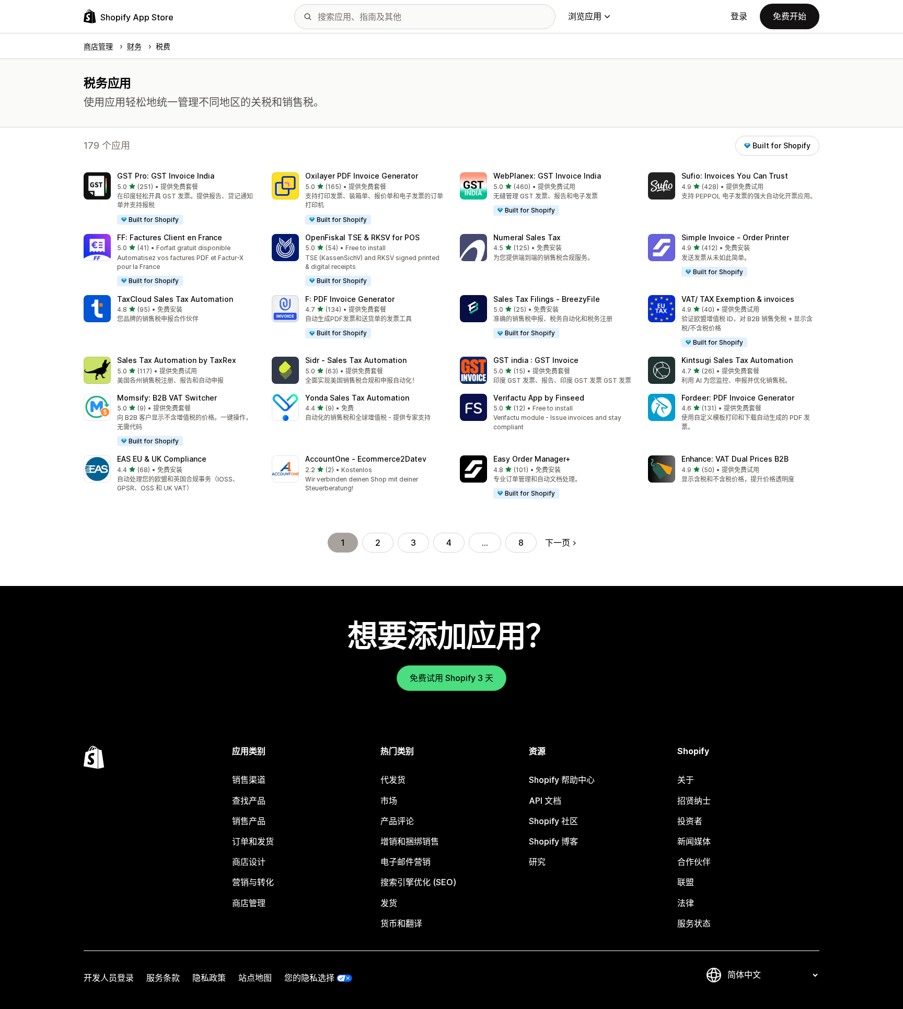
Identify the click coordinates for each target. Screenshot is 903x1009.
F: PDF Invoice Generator (350, 299)
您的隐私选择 (309, 977)
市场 (388, 800)
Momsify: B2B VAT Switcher (167, 397)
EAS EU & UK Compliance (161, 458)
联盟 (685, 882)
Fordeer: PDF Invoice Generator (737, 397)
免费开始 (789, 16)
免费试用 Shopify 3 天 (451, 678)
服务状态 (694, 923)
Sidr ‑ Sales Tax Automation (356, 360)
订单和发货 (253, 841)
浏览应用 (584, 16)
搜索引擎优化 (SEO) (418, 882)
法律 (685, 903)
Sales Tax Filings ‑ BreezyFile (546, 299)
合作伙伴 (694, 862)
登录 (739, 16)
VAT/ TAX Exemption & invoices (737, 299)
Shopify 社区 (553, 821)
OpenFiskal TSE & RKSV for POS (362, 237)
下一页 (557, 542)
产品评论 (397, 821)
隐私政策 (209, 977)
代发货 (393, 780)
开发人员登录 (109, 977)
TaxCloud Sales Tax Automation (175, 299)
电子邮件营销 (405, 862)
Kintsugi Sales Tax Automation (737, 360)
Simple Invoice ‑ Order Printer (735, 237)
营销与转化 (253, 882)
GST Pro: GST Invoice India (165, 175)
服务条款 (163, 977)
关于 (685, 780)
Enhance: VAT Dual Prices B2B (735, 458)
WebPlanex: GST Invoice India (547, 175)
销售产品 (248, 821)
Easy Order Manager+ (532, 458)
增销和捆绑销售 (409, 841)
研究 (537, 862)
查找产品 (248, 800)
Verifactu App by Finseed (538, 397)
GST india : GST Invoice (535, 360)
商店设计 (248, 862)
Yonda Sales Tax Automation (357, 397)
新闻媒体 (694, 841)
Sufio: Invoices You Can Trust (734, 175)
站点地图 (255, 977)
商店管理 (248, 903)
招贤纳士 (694, 800)
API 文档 (545, 800)
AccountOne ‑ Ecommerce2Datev (365, 458)
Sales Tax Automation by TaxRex (176, 360)
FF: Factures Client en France (169, 237)
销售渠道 (248, 780)
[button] (169, 199)
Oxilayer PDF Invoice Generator (361, 175)
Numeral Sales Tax (527, 237)
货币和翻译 (401, 923)
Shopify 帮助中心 (562, 780)
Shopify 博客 (553, 841)
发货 (388, 903)
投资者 (689, 821)
